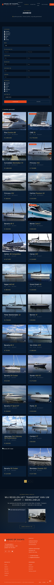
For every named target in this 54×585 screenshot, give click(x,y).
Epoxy (7, 84)
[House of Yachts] (10, 4)
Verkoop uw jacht (32, 571)
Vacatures (45, 4)
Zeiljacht (7, 31)
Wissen (38, 101)
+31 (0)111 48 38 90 (34, 555)
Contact (6, 575)
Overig (7, 39)
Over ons (6, 571)
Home (5, 564)
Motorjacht (8, 33)
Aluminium (8, 89)
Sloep (7, 36)
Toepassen (15, 101)
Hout (7, 91)
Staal (7, 87)
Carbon (7, 86)
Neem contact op (27, 526)
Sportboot (8, 34)
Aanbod (26, 4)
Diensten (32, 4)
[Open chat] (50, 581)
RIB (6, 37)
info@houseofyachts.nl (34, 557)
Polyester (8, 83)
